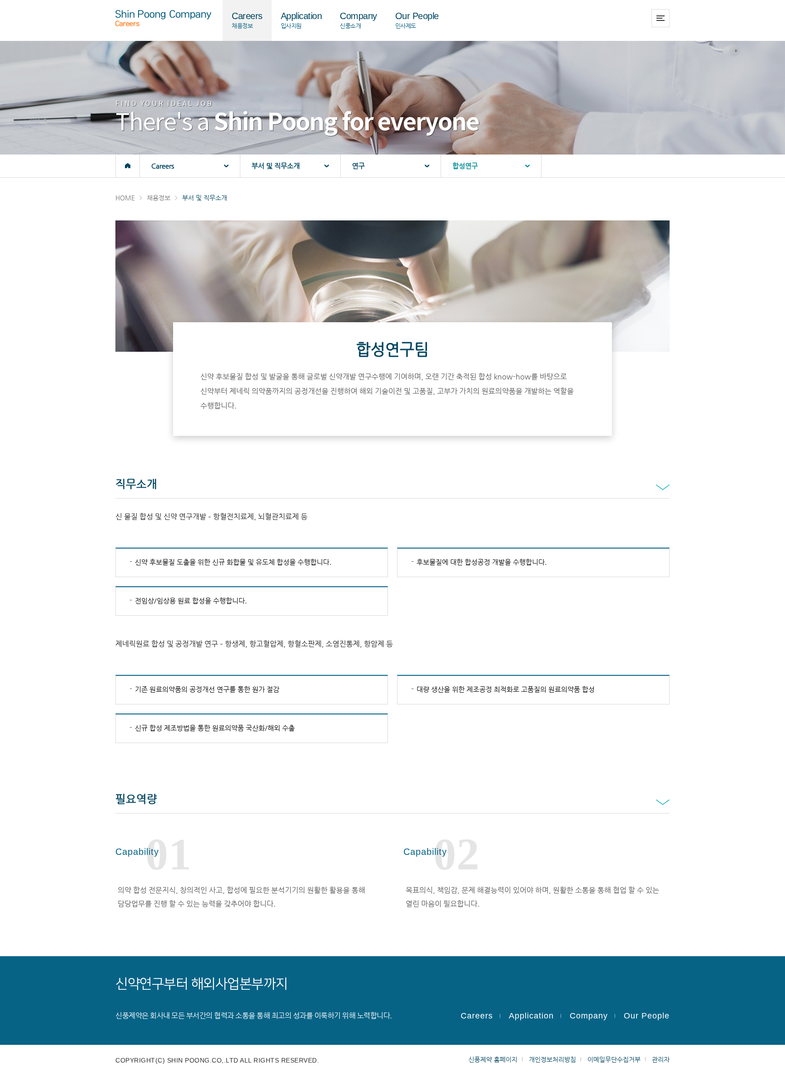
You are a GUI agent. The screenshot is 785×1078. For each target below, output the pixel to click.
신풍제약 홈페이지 (492, 1059)
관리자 (661, 1059)
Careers (477, 1015)
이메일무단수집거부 (614, 1059)
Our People (647, 1015)
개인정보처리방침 (552, 1059)
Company (589, 1015)
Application (531, 1015)
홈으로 (127, 166)
